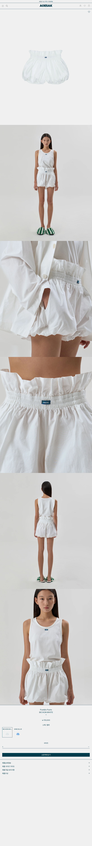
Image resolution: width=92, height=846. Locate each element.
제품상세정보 (6, 763)
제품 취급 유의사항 (8, 770)
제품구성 (5, 773)
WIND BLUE (18, 729)
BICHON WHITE (7, 729)
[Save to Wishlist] (89, 12)
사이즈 (46, 743)
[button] (3, 6)
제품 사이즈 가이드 (8, 766)
